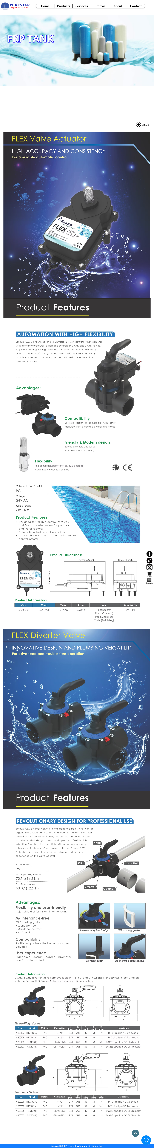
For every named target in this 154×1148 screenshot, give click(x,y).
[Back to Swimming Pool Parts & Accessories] (138, 124)
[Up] (135, 1133)
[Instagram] (149, 567)
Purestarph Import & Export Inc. (86, 1146)
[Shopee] (149, 574)
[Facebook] (149, 554)
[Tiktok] (149, 561)
